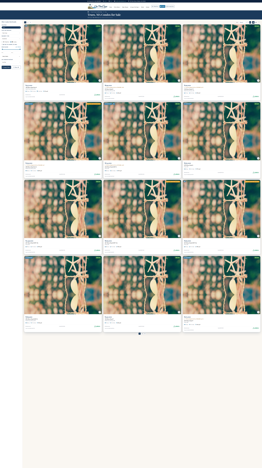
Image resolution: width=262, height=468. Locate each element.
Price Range (11, 47)
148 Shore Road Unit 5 (31, 88)
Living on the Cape (134, 7)
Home (110, 7)
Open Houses (125, 7)
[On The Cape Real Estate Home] (97, 6)
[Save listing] (100, 80)
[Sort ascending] (248, 22)
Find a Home (117, 7)
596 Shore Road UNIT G (32, 319)
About (142, 7)
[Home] (88, 11)
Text (111, 1)
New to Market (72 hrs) (10, 44)
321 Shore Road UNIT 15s (32, 243)
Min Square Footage (7, 59)
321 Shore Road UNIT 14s (111, 243)
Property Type (5, 36)
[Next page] (30, 22)
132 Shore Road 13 (189, 89)
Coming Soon (171, 6)
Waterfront (156, 6)
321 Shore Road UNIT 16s (190, 243)
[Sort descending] (250, 22)
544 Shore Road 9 (188, 321)
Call (105, 1)
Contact (147, 7)
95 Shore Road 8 (110, 89)
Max (12, 52)
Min (2, 52)
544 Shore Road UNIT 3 (111, 167)
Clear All (17, 67)
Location (4, 25)
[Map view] (256, 22)
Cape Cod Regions (6, 30)
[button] (11, 56)
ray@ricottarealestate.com (121, 1)
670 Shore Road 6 (188, 165)
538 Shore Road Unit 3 (31, 167)
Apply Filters (7, 67)
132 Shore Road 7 (110, 319)
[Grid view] (253, 22)
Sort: (237, 22)
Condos (163, 6)
